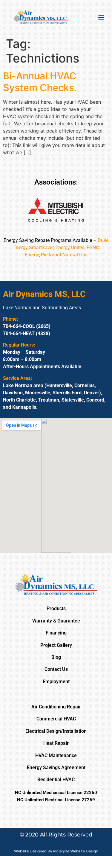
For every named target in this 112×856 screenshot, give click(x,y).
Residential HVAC (56, 779)
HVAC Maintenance (56, 755)
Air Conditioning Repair (56, 707)
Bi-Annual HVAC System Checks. (40, 81)
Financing (56, 633)
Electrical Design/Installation (56, 731)
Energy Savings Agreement (56, 767)
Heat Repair (56, 743)
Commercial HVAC (56, 719)
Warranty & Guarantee (56, 621)
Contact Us (56, 669)
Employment (56, 681)
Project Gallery (56, 645)
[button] (101, 17)
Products (56, 608)
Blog (56, 657)
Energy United (70, 247)
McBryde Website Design (75, 851)
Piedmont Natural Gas (64, 255)
